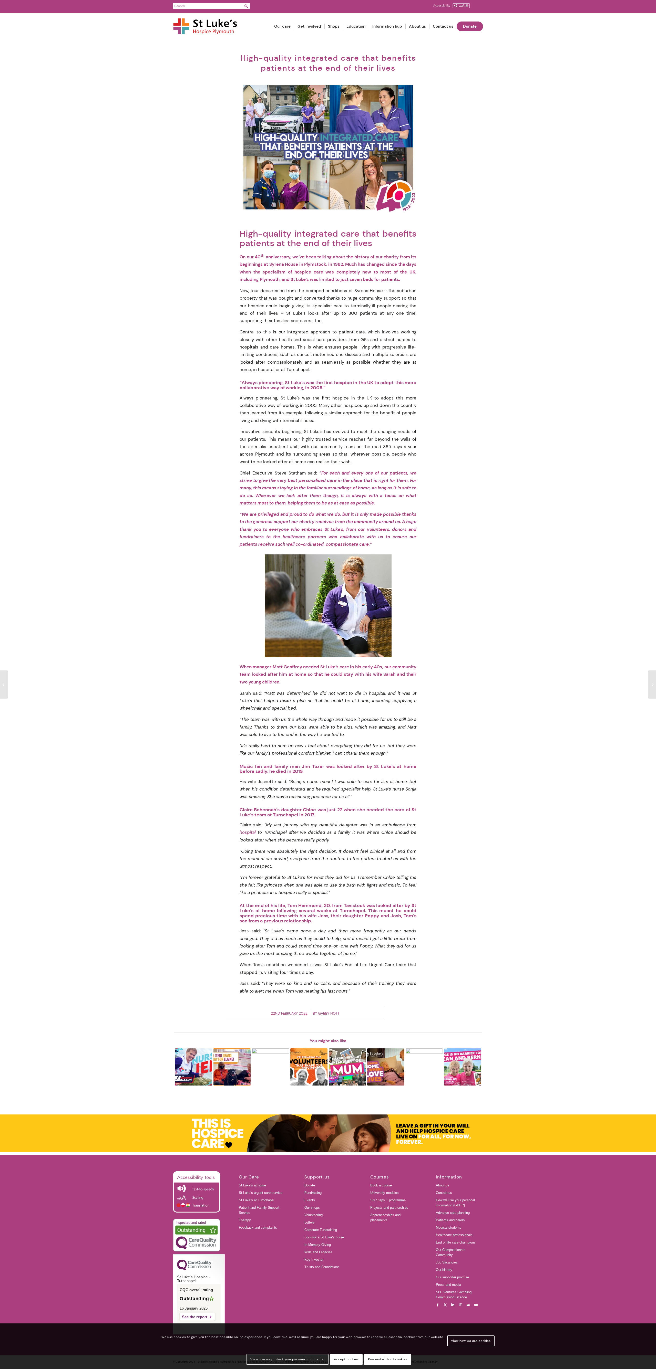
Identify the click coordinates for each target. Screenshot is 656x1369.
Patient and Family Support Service (259, 1210)
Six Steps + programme (388, 1200)
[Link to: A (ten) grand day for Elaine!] (232, 1067)
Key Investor (313, 1259)
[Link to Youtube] (476, 1305)
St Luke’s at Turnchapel (256, 1200)
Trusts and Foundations (322, 1267)
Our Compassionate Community (450, 1252)
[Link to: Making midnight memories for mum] (347, 1067)
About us (442, 1185)
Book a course (381, 1185)
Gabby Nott (329, 1013)
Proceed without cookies (387, 1359)
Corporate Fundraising (320, 1230)
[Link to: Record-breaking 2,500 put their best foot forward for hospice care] (424, 1067)
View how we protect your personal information (287, 1359)
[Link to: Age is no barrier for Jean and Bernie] (462, 1067)
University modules (384, 1193)
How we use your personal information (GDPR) (455, 1202)
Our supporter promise (452, 1277)
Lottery (309, 1222)
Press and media (448, 1285)
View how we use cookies (471, 1341)
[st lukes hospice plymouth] (207, 26)
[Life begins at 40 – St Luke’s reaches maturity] (652, 684)
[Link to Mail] (468, 1305)
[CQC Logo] (194, 1269)
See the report (194, 1317)
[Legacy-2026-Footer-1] (328, 1133)
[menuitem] (282, 26)
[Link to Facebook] (437, 1305)
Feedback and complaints (258, 1227)
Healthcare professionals (454, 1235)
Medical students (448, 1227)
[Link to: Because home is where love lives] (385, 1067)
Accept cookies (346, 1359)
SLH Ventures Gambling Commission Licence (453, 1294)
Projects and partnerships (389, 1207)
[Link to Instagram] (460, 1305)
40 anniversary (272, 257)
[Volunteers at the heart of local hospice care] (4, 684)
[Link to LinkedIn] (453, 1305)
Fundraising (313, 1193)
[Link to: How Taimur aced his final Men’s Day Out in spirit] (270, 1067)
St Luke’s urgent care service (260, 1193)
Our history (444, 1270)
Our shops (312, 1207)
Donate (309, 1185)
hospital (248, 832)
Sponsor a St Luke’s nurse (324, 1237)
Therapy (245, 1220)
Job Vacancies (447, 1262)
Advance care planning (453, 1213)
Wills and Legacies (318, 1252)
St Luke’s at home (252, 1185)
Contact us (444, 1193)
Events (309, 1200)
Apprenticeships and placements (385, 1217)
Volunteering (313, 1215)
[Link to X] (445, 1305)
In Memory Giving (317, 1245)
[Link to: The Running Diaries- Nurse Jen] (193, 1067)
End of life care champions (456, 1242)
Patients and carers (450, 1220)
